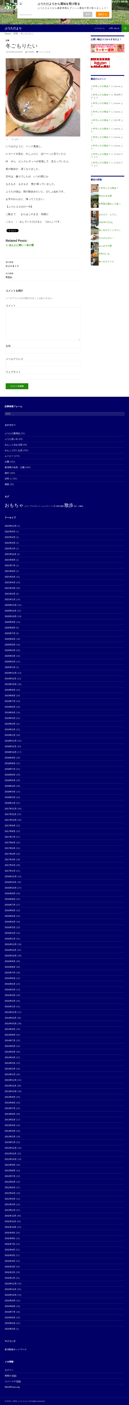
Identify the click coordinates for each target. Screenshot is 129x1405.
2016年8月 (10, 899)
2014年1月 (10, 1074)
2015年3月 (10, 995)
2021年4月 (10, 582)
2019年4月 (10, 718)
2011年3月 (10, 1266)
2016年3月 (10, 927)
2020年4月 (10, 650)
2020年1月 (10, 667)
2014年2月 (10, 1068)
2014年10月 (11, 1023)
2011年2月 (10, 1272)
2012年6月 (10, 1182)
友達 (58, 506)
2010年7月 (10, 1312)
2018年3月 (10, 791)
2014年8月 (10, 1035)
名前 (8, 346)
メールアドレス (14, 359)
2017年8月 (10, 831)
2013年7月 (10, 1108)
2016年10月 (11, 888)
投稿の (10, 1375)
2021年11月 (10, 554)
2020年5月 (10, 644)
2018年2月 (10, 797)
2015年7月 (10, 972)
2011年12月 (10, 1215)
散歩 (68, 505)
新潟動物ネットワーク (16, 1349)
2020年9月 (10, 622)
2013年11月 (10, 1085)
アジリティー (35, 506)
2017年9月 (10, 825)
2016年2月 (10, 933)
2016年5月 (10, 916)
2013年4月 (10, 1125)
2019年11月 (10, 678)
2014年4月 (10, 1057)
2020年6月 (10, 639)
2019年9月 (10, 690)
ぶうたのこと (99, 28)
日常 (7, 40)
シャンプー (45, 506)
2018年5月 (10, 780)
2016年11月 (10, 882)
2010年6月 (10, 1317)
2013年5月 (10, 1119)
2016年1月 (10, 938)
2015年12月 (11, 944)
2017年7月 (10, 837)
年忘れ (9, 275)
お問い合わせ (114, 28)
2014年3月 (10, 1063)
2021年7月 (10, 565)
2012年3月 (10, 1199)
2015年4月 (10, 989)
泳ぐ (76, 506)
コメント (11, 305)
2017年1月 (10, 871)
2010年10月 (11, 1295)
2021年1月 (10, 599)
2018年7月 (10, 769)
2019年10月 (11, 684)
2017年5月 (10, 848)
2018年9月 (10, 757)
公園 (7, 461)
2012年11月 (10, 1153)
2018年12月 (11, 740)
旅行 (7, 473)
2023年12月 (11, 526)
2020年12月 (11, 605)
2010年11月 (10, 1289)
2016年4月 (10, 921)
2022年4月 (10, 537)
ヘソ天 (53, 506)
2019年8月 (10, 695)
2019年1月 (10, 735)
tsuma (30, 52)
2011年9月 (10, 1232)
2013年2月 (10, 1136)
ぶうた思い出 (11, 439)
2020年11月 (10, 610)
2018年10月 (11, 752)
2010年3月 (10, 1329)
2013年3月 (10, 1131)
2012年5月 (10, 1187)
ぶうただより (13, 28)
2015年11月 (10, 950)
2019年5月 (10, 712)
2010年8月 (10, 1306)
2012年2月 (10, 1204)
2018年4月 (10, 786)
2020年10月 (11, 616)
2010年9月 (10, 1300)
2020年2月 (10, 661)
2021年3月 (10, 588)
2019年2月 (10, 729)
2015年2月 (10, 1001)
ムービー (9, 456)
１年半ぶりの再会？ (101, 86)
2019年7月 (10, 701)
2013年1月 (10, 1142)
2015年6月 (10, 978)
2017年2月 (10, 865)
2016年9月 (10, 893)
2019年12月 (11, 673)
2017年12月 (11, 808)
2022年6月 (10, 531)
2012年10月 (11, 1159)
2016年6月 (10, 910)
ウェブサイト (13, 372)
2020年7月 (10, 633)
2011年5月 (10, 1255)
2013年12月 (11, 1080)
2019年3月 (10, 724)
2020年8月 (10, 627)
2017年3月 (10, 859)
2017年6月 (10, 842)
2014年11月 (10, 1018)
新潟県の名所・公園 (15, 467)
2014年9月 (10, 1029)
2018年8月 (10, 763)
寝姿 (62, 506)
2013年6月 (10, 1114)
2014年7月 (10, 1040)
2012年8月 (10, 1170)
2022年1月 (10, 548)
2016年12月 (11, 876)
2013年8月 (10, 1102)
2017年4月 (10, 854)
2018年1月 (10, 803)
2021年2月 (10, 593)
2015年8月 (10, 967)
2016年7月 (10, 904)
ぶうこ (26, 506)
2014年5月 (10, 1051)
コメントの (13, 1381)
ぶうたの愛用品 (12, 433)
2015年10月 (11, 955)
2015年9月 (10, 961)
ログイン (9, 1370)
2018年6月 (10, 774)
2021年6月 (10, 571)
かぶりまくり (12, 264)
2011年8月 (10, 1238)
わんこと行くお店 (13, 450)
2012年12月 (11, 1148)
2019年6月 (10, 707)
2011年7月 (10, 1244)
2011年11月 (10, 1221)
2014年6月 (10, 1046)
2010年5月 (10, 1323)
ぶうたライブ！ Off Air (116, 1)
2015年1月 (10, 1006)
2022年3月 (10, 543)
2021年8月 (10, 560)
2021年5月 (10, 577)
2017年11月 (10, 814)
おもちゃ (14, 505)
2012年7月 (10, 1176)
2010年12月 (11, 1283)
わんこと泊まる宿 (13, 444)
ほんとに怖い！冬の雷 (21, 245)
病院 (7, 484)
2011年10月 (10, 1227)
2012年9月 (10, 1165)
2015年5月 (10, 984)
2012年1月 (10, 1210)
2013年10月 (11, 1091)
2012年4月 (10, 1193)
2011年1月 (10, 1278)
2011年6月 (10, 1249)
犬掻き (80, 506)
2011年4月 (10, 1261)
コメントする (44, 52)
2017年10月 (11, 820)
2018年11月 (10, 746)
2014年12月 (11, 1012)
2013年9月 (10, 1097)
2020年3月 (10, 656)
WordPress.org (12, 1387)
